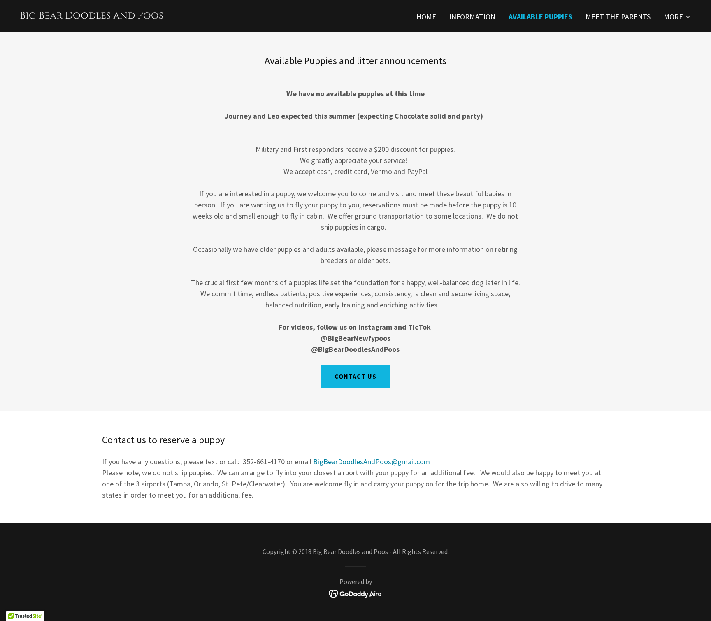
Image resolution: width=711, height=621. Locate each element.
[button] (677, 17)
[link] (91, 16)
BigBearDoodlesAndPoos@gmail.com (371, 461)
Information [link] (472, 16)
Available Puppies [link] (540, 16)
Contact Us (355, 376)
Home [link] (426, 16)
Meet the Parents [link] (618, 16)
